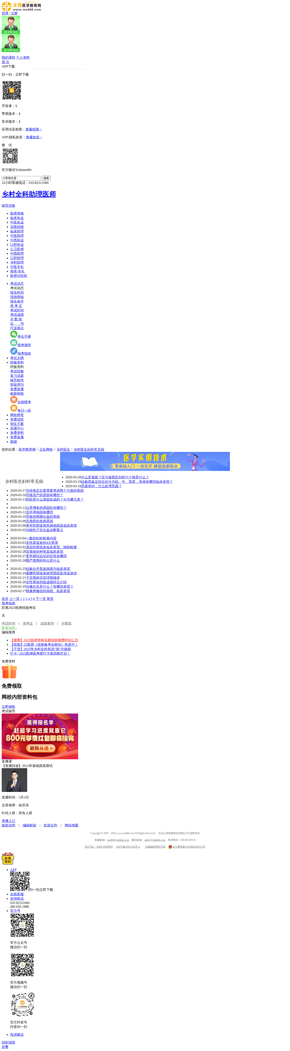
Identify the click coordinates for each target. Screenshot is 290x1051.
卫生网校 (46, 449)
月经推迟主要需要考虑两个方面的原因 (55, 490)
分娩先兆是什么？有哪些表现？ (49, 586)
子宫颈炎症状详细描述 (43, 577)
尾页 (50, 599)
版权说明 (8, 825)
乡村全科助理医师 (29, 194)
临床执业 (17, 218)
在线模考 (24, 402)
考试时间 (17, 310)
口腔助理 (17, 258)
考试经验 (17, 371)
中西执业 (17, 240)
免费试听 (17, 419)
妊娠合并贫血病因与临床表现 (48, 569)
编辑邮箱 (29, 825)
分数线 (66, 623)
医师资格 (17, 213)
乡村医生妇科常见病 (89, 449)
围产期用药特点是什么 (43, 560)
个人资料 (23, 57)
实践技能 (17, 227)
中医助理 (17, 235)
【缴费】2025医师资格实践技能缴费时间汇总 (44, 640)
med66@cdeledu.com (118, 840)
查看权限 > (33, 129)
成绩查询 (47, 623)
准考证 (28, 623)
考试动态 (17, 283)
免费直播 (17, 389)
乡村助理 (17, 262)
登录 (5, 13)
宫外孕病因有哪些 (39, 512)
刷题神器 (17, 393)
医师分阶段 (18, 276)
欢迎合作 (50, 825)
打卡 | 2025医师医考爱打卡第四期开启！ (40, 653)
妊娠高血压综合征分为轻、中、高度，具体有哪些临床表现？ (127, 481)
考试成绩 (17, 315)
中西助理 (17, 253)
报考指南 (24, 353)
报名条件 (17, 301)
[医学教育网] (21, 10)
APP (13, 870)
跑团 (13, 441)
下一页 (41, 599)
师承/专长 (17, 271)
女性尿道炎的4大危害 (42, 542)
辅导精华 (17, 380)
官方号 (15, 910)
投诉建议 (17, 1034)
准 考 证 (16, 306)
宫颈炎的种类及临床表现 (44, 551)
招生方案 (17, 424)
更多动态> (9, 628)
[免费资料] (8, 863)
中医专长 (17, 267)
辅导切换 (8, 205)
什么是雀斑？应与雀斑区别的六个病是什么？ (115, 477)
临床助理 (17, 231)
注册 (14, 13)
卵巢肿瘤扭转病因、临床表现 (48, 591)
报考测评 (24, 345)
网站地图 (71, 825)
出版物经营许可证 (155, 846)
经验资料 (17, 362)
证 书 (17, 323)
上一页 (14, 599)
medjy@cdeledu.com (154, 840)
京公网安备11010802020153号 (189, 846)
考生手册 (24, 336)
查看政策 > (34, 137)
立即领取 (8, 706)
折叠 (5, 1047)
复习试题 (17, 376)
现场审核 (17, 297)
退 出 (5, 62)
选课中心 (17, 428)
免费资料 (17, 433)
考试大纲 (17, 358)
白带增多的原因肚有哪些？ (46, 508)
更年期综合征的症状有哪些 (46, 556)
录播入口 (8, 821)
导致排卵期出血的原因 (43, 516)
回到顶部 (8, 1042)
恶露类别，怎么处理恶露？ (101, 486)
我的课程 (8, 57)
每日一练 (24, 410)
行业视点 (17, 328)
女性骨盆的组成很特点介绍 (46, 582)
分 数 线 (16, 319)
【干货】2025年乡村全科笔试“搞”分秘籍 (40, 649)
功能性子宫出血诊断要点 (44, 530)
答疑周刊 (17, 384)
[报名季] (40, 758)
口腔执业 (17, 244)
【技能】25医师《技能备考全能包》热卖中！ (44, 644)
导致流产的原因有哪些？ (44, 495)
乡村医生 (63, 449)
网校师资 (17, 415)
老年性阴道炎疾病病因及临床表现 (51, 525)
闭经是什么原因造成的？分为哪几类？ (55, 499)
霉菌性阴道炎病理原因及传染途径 (51, 573)
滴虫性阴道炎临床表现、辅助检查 (51, 547)
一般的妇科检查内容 (41, 538)
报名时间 (17, 292)
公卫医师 (17, 249)
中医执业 (17, 222)
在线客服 (17, 894)
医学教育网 (27, 449)
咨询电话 (17, 898)
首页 (5, 599)
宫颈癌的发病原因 (39, 521)
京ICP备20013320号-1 (128, 846)
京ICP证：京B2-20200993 (99, 846)
